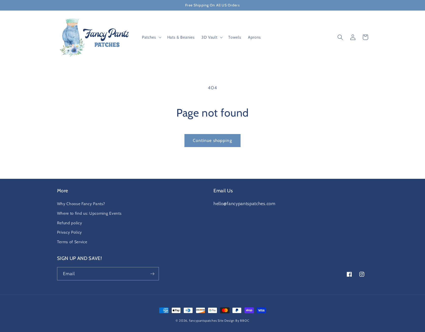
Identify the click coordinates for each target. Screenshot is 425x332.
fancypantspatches (203, 320)
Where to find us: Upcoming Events (89, 213)
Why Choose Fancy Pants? (81, 203)
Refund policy (69, 222)
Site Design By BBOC (233, 320)
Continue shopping (212, 140)
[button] (151, 37)
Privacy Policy (69, 232)
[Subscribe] (152, 273)
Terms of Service (72, 241)
